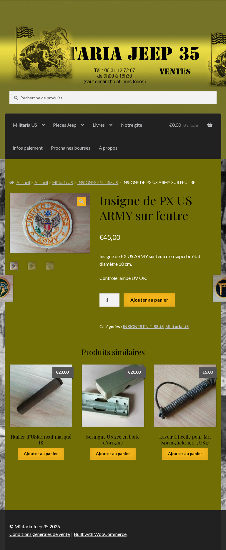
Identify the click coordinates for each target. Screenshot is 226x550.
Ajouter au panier (149, 299)
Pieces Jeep (65, 125)
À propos (108, 148)
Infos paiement (28, 148)
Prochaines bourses (70, 148)
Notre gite (131, 125)
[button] (81, 201)
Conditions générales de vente (39, 534)
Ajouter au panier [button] (41, 453)
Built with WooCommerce (100, 534)
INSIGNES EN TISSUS (97, 182)
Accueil (23, 182)
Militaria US (25, 125)
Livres (99, 125)
